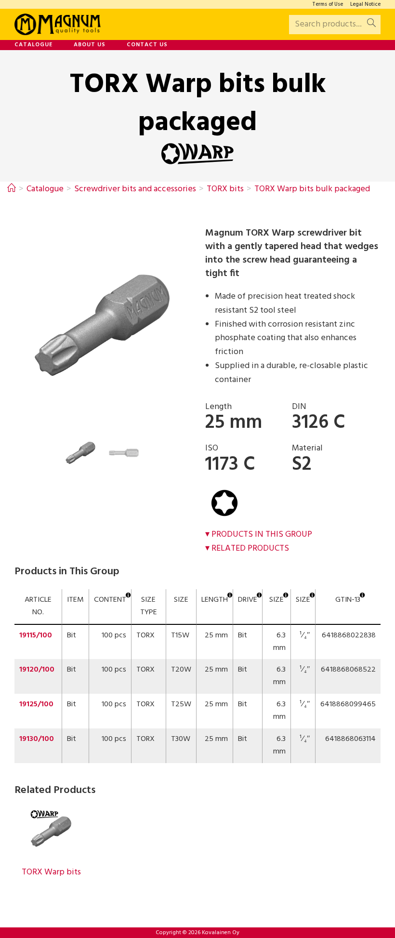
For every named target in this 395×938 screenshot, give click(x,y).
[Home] (11, 189)
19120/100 (36, 669)
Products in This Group (261, 535)
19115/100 (35, 635)
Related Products (250, 548)
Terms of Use (327, 4)
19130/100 (36, 739)
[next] (198, 325)
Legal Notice (365, 4)
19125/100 (36, 704)
